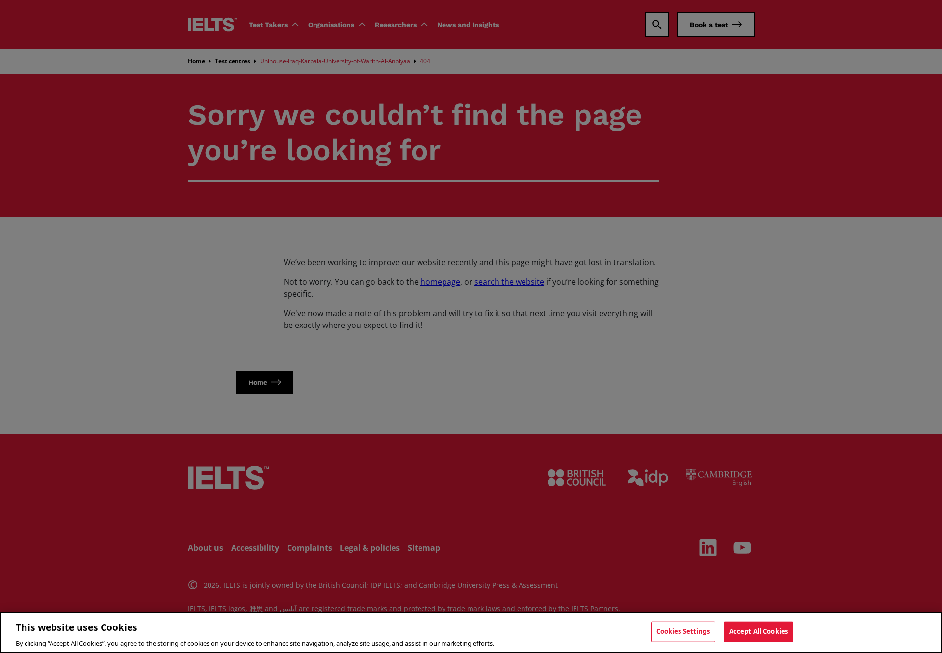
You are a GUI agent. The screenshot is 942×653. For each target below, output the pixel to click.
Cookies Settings (683, 630)
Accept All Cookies (758, 630)
